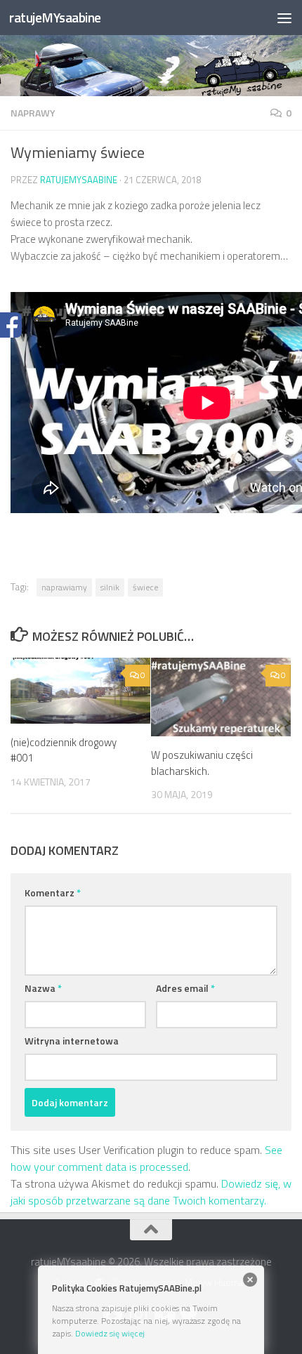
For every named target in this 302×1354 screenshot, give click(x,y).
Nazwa (43, 988)
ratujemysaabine (78, 180)
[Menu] (284, 17)
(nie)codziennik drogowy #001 (64, 750)
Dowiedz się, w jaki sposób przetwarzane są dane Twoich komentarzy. (151, 1192)
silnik (109, 587)
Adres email (185, 988)
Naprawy (33, 112)
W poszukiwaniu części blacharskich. (202, 763)
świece (145, 587)
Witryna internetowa (72, 1040)
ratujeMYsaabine (55, 17)
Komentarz (53, 892)
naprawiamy (64, 587)
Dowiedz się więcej (110, 1333)
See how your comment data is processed (146, 1158)
